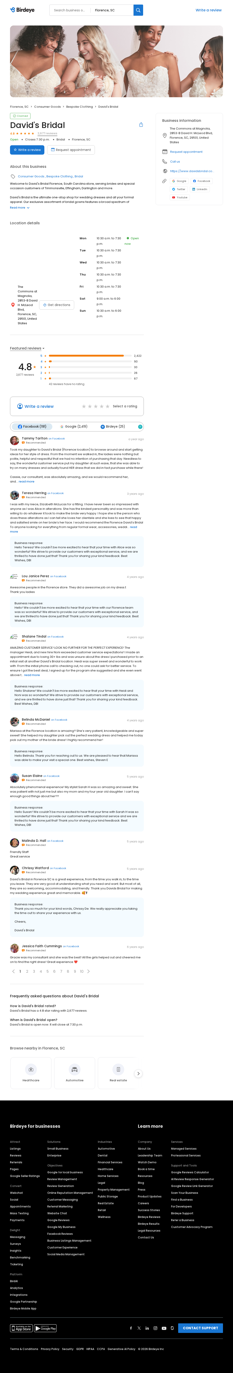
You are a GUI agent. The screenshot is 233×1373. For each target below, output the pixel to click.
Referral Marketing (60, 1206)
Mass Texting (19, 1213)
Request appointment (73, 150)
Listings (15, 1149)
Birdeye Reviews (149, 1217)
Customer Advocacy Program (192, 1227)
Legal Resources (149, 1231)
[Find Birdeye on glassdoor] (172, 1328)
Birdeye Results (149, 1224)
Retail (102, 1210)
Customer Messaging (62, 1200)
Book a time (146, 1169)
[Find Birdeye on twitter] (139, 1328)
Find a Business (182, 1200)
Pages (14, 1169)
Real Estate (106, 1203)
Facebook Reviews (60, 1234)
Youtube (182, 197)
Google (181, 181)
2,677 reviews (47, 133)
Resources (145, 1176)
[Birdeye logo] (23, 10)
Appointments (20, 1206)
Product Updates (150, 1196)
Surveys (15, 1244)
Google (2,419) (76, 426)
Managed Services (184, 1149)
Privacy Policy (50, 1349)
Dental (102, 1155)
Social (14, 1200)
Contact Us (146, 1237)
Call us (175, 161)
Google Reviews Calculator (190, 1172)
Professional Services (186, 1155)
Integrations (19, 1295)
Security (67, 1349)
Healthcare (105, 1169)
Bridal (60, 139)
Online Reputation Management (70, 1193)
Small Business (57, 1149)
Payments (17, 1220)
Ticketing (16, 1264)
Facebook (204, 181)
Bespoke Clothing (79, 107)
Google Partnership (23, 1302)
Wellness (104, 1217)
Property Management (114, 1190)
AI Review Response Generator (192, 1179)
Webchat (16, 1193)
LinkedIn (202, 189)
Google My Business (61, 1227)
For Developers (181, 1206)
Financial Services (110, 1162)
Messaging (17, 1237)
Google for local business (65, 1172)
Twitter (181, 189)
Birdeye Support (182, 1213)
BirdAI (14, 1281)
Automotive (106, 1149)
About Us (144, 1149)
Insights (15, 1251)
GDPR (80, 1349)
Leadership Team (150, 1155)
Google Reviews (58, 1220)
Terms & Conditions (24, 1349)
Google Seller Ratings (25, 1176)
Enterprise (54, 1155)
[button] (88, 971)
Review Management (62, 1179)
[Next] (138, 1073)
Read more (17, 207)
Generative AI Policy (121, 1349)
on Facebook (56, 438)
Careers (143, 1203)
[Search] (138, 10)
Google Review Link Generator (192, 1186)
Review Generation (60, 1186)
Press (141, 1190)
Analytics (16, 1288)
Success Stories (149, 1210)
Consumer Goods (47, 107)
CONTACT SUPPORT (200, 1328)
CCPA (101, 1349)
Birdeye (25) (115, 426)
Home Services (108, 1176)
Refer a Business (182, 1220)
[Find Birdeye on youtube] (164, 1328)
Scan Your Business (184, 1193)
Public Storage (108, 1196)
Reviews (15, 1155)
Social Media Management (66, 1254)
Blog (141, 1183)
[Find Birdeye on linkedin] (147, 1328)
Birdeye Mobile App (23, 1308)
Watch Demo (147, 1162)
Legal (101, 1183)
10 (82, 971)
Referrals (16, 1162)
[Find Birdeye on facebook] (131, 1328)
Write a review (209, 10)
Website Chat (57, 1213)
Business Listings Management (69, 1241)
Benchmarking (20, 1257)
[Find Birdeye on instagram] (155, 1328)
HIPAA (90, 1349)
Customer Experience (62, 1247)
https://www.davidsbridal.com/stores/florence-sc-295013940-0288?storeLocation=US (193, 171)
